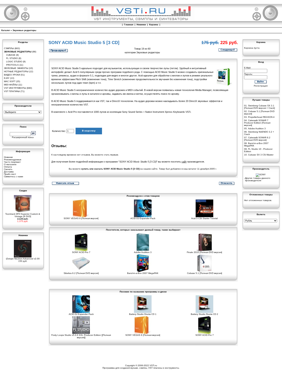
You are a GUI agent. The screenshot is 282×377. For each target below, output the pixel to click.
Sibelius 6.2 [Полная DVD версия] (81, 273)
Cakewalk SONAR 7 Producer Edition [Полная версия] (257, 122)
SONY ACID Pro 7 (81, 252)
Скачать (8, 169)
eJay (6, 78)
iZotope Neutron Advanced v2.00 (23, 258)
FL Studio (12, 58)
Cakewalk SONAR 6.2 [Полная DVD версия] (257, 138)
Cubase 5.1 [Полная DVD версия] (204, 273)
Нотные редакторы (16, 71)
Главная (128, 24)
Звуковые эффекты (16, 68)
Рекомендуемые (12, 159)
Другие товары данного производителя (257, 179)
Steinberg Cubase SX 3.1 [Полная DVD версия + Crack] (259, 106)
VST (102, 101)
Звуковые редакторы (24, 30)
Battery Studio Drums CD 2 (204, 314)
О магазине (10, 164)
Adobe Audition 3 (143, 252)
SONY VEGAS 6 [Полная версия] (81, 218)
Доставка (9, 171)
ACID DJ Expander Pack (142, 218)
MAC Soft (9, 81)
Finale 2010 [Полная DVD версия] (204, 252)
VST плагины (12, 91)
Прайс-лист (10, 174)
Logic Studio (14, 61)
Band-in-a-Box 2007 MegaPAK (142, 273)
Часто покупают (12, 162)
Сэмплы (9, 48)
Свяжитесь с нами (13, 176)
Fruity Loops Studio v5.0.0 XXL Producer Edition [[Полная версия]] (81, 336)
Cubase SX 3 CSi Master (260, 154)
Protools (12, 65)
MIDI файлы (11, 84)
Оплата (8, 167)
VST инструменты (15, 88)
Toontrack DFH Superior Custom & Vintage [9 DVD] (22, 215)
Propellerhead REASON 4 (261, 117)
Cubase (10, 55)
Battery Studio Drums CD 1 (142, 314)
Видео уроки (12, 75)
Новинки (141, 24)
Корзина (153, 24)
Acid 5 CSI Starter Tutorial (204, 218)
